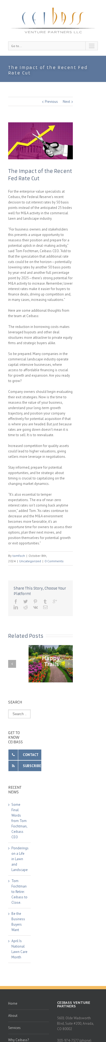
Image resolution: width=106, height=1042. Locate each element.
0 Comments (54, 561)
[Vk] (35, 607)
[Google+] (55, 601)
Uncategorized (30, 561)
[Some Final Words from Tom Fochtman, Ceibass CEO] (53, 664)
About (12, 1015)
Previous (51, 101)
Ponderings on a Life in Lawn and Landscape (20, 859)
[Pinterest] (35, 601)
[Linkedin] (16, 607)
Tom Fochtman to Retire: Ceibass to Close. (19, 892)
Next (66, 101)
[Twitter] (25, 601)
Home (12, 1003)
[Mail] (45, 607)
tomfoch (19, 556)
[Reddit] (25, 607)
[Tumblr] (45, 601)
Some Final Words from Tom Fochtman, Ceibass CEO (19, 820)
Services (14, 1027)
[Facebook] (16, 601)
